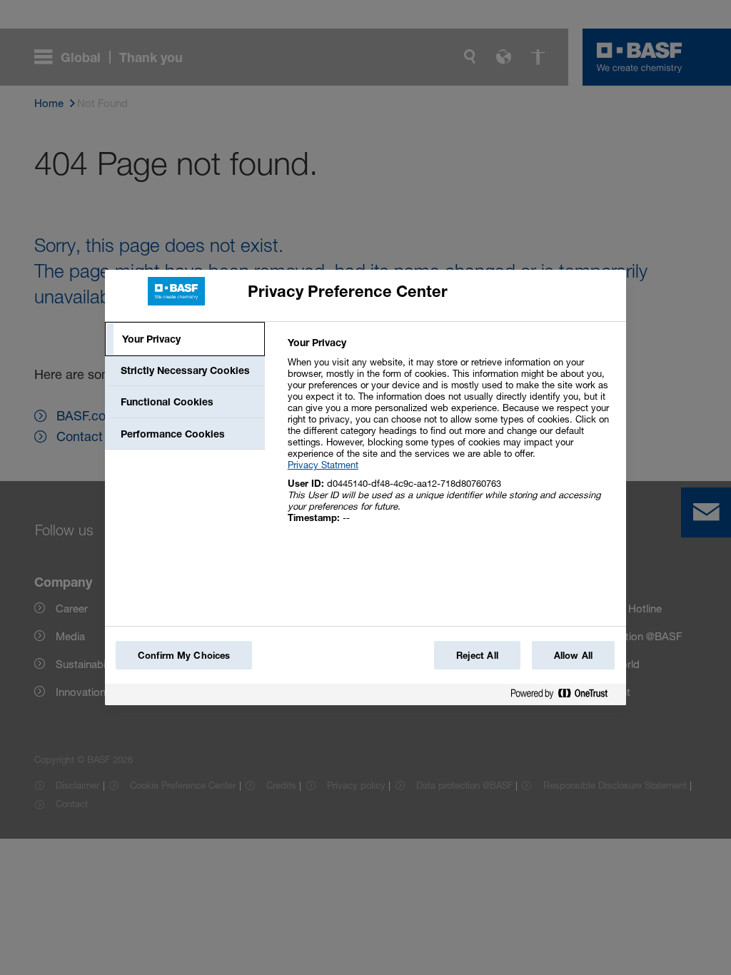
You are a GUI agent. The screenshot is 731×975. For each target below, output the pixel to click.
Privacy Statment (323, 464)
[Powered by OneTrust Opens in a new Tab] (564, 696)
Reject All (477, 655)
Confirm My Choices (184, 655)
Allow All (573, 655)
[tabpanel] (451, 438)
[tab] (184, 339)
